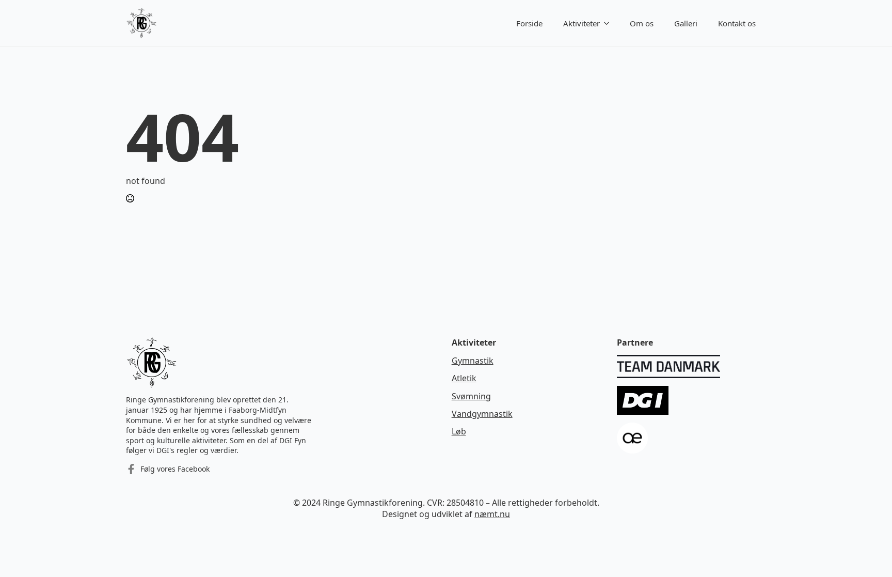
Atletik (464, 378)
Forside (529, 23)
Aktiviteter (581, 23)
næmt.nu (492, 514)
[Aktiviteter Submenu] (609, 23)
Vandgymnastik (482, 413)
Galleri (685, 23)
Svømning (471, 396)
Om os (642, 23)
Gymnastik (472, 360)
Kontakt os (737, 23)
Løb (459, 431)
